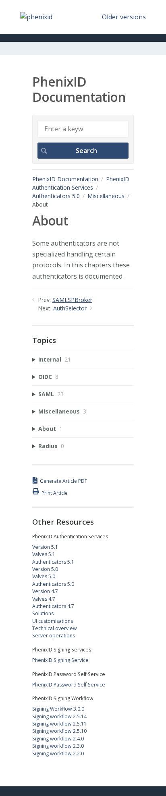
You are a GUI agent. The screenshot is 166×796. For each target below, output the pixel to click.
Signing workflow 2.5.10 (59, 731)
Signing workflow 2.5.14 (59, 716)
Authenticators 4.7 (53, 606)
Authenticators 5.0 (56, 196)
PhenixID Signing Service (60, 660)
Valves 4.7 (43, 598)
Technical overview (54, 628)
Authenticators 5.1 (53, 561)
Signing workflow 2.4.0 (58, 738)
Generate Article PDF (63, 481)
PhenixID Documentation (65, 179)
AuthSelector (70, 308)
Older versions (124, 16)
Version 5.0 (45, 569)
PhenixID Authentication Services (80, 183)
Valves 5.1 (43, 554)
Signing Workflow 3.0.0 (58, 708)
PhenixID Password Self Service (68, 684)
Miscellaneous (105, 196)
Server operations (53, 635)
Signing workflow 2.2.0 (58, 753)
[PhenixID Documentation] (36, 17)
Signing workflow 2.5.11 (59, 723)
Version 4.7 (45, 591)
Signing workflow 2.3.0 (58, 745)
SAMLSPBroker (72, 300)
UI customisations (52, 621)
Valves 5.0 (43, 576)
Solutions (43, 613)
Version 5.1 (45, 547)
